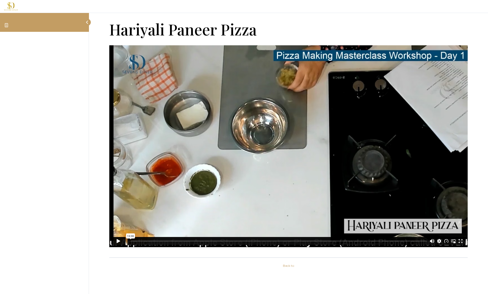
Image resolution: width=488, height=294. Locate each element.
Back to (288, 266)
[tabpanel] (288, 149)
